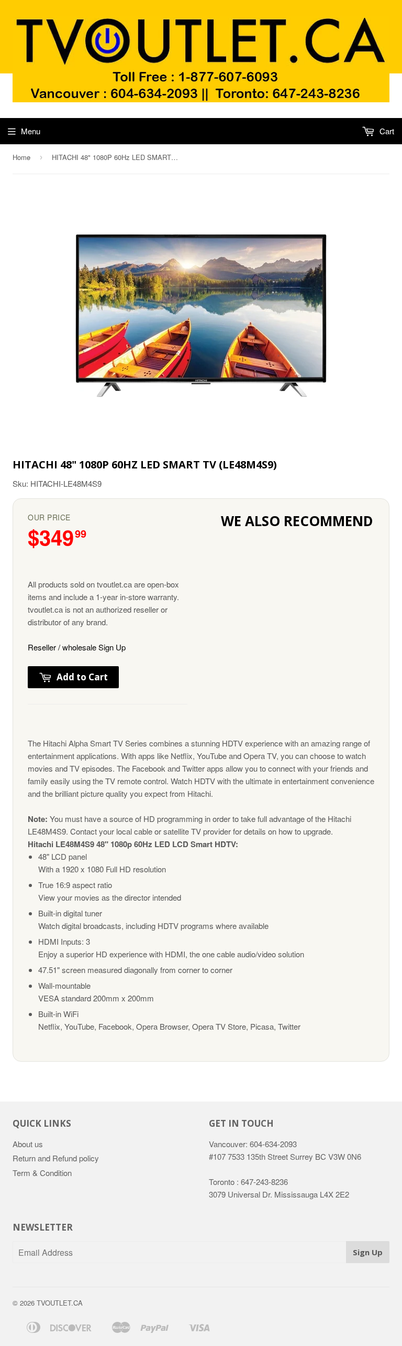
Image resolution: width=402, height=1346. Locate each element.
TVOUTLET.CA (60, 1303)
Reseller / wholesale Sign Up (77, 647)
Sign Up (368, 1252)
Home (21, 157)
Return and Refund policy (56, 1157)
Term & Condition (42, 1172)
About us (28, 1143)
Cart (385, 130)
